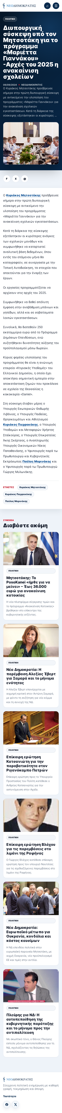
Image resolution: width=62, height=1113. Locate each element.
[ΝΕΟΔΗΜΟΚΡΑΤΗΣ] (19, 6)
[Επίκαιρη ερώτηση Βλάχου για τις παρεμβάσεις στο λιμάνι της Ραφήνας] (31, 815)
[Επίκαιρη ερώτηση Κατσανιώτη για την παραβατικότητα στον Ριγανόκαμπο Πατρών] (31, 727)
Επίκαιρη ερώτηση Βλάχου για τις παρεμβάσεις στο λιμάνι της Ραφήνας (30, 848)
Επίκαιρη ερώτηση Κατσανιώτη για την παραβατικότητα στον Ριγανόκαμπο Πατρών (27, 763)
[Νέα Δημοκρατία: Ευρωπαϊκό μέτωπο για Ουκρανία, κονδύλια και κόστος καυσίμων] (31, 898)
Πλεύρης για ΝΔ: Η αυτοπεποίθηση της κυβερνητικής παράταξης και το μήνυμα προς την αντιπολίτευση (30, 1024)
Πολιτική (10, 19)
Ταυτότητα (9, 1096)
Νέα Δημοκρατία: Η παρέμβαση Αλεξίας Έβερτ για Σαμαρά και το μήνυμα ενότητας (31, 676)
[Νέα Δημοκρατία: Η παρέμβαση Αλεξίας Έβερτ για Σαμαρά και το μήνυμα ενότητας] (31, 640)
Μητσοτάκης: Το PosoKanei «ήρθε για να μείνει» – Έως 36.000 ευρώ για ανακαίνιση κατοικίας (28, 587)
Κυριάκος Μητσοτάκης (23, 195)
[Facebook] (6, 1104)
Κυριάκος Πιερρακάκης (20, 424)
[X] (15, 1104)
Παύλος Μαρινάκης (36, 461)
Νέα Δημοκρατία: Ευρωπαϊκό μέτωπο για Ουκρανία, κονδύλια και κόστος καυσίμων (28, 934)
